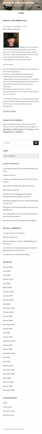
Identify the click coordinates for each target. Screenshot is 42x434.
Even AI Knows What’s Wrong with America (18, 186)
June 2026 (7, 271)
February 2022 (8, 300)
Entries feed (7, 407)
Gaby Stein (7, 129)
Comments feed (9, 411)
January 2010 (8, 386)
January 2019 (8, 316)
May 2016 (6, 333)
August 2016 (7, 329)
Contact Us (21, 233)
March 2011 (7, 378)
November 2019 (9, 308)
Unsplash (19, 132)
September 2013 (9, 353)
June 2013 (6, 357)
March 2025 (7, 287)
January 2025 (8, 296)
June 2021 (6, 304)
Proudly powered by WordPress (13, 429)
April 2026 (7, 275)
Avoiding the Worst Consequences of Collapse (20, 220)
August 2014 (7, 345)
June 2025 (7, 283)
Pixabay (30, 129)
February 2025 (8, 292)
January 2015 (8, 337)
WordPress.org (8, 415)
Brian (5, 237)
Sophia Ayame (8, 132)
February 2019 (8, 312)
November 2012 (9, 374)
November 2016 (9, 324)
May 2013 (6, 361)
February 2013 (8, 366)
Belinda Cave (19, 129)
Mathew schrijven (9, 241)
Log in (5, 403)
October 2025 (8, 279)
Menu (22, 13)
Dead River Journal (19, 3)
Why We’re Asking (11, 29)
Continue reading (9, 111)
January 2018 (8, 320)
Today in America (9, 175)
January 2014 (8, 349)
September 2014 (9, 341)
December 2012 (9, 370)
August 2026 (8, 267)
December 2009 (9, 390)
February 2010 (8, 382)
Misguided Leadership (11, 190)
